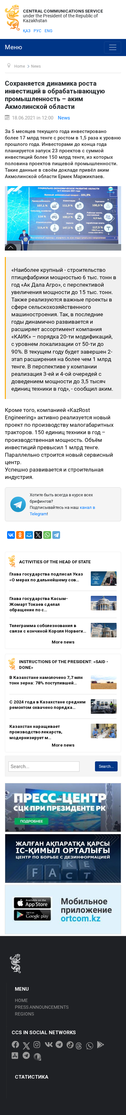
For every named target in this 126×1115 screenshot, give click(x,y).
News (64, 118)
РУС (37, 31)
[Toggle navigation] (112, 48)
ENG (48, 31)
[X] (38, 535)
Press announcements (41, 1007)
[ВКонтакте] (11, 535)
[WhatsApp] (47, 535)
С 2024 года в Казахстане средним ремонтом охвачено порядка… (47, 704)
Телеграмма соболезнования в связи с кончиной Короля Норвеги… (47, 628)
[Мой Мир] (29, 535)
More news (63, 641)
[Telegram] (56, 535)
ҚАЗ (26, 31)
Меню (13, 47)
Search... (106, 766)
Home (21, 1000)
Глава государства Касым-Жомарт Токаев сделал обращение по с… (38, 604)
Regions (24, 1013)
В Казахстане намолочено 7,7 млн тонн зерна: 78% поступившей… (46, 680)
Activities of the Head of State (55, 561)
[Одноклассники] (20, 535)
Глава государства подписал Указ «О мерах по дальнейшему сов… (46, 576)
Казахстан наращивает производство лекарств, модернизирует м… (35, 732)
